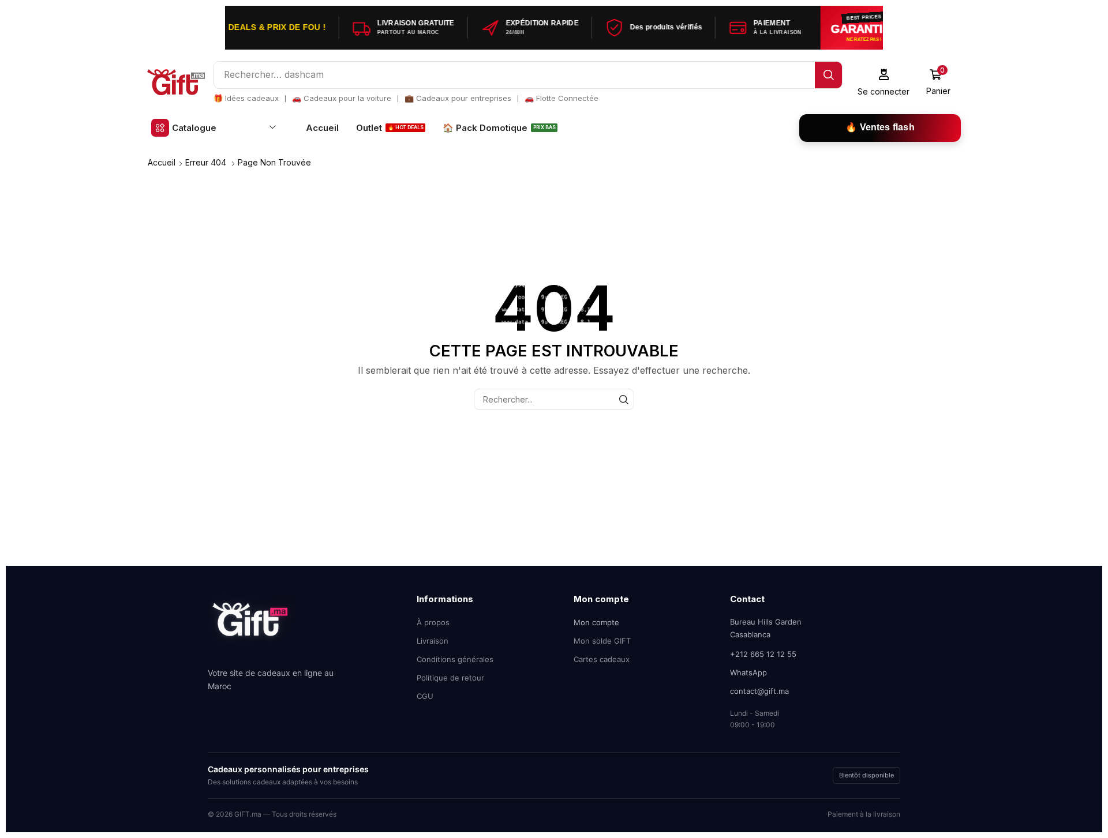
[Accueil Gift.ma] (251, 628)
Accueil (161, 162)
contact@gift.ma (759, 691)
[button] (883, 82)
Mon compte (596, 622)
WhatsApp (748, 672)
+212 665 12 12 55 (763, 654)
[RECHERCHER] (623, 399)
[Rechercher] (828, 75)
